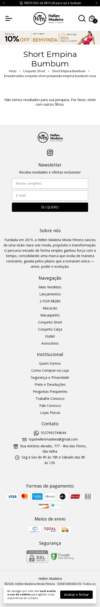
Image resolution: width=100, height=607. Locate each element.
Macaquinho (50, 315)
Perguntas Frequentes (50, 391)
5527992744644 (53, 432)
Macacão (50, 308)
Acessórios (50, 343)
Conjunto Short (34, 71)
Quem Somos (50, 363)
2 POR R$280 (50, 301)
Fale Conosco (50, 405)
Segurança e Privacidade (50, 377)
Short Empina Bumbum (68, 71)
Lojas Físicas (50, 412)
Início (13, 71)
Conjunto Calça (50, 329)
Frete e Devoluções (50, 384)
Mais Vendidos (50, 287)
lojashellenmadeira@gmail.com (53, 439)
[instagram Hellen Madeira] (50, 152)
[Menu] (10, 18)
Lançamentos (50, 294)
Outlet (50, 336)
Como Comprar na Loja (50, 370)
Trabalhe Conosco (50, 398)
